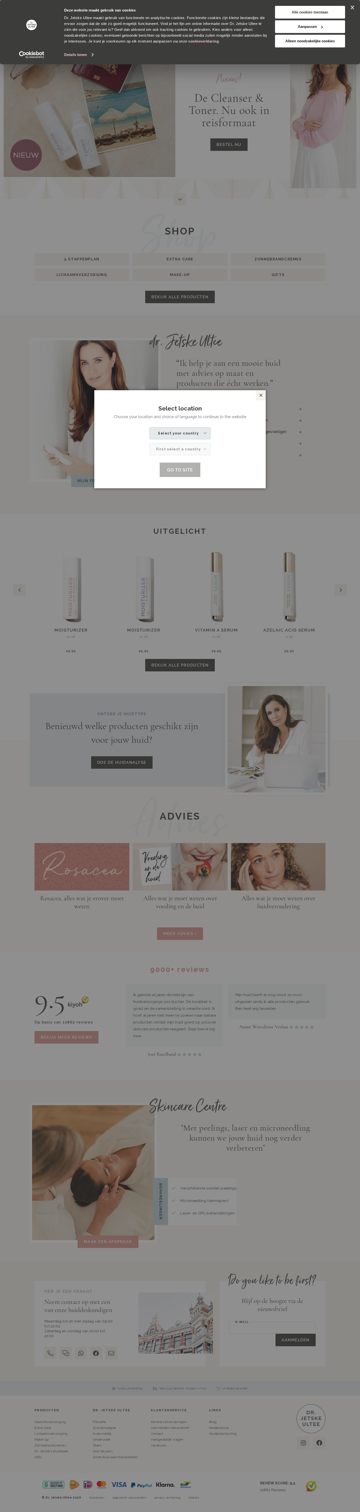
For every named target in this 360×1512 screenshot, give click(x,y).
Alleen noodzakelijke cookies (310, 41)
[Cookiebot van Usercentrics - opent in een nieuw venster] (31, 54)
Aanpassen (307, 26)
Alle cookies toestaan (310, 12)
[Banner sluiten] (352, 7)
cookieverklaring (203, 41)
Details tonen (75, 55)
